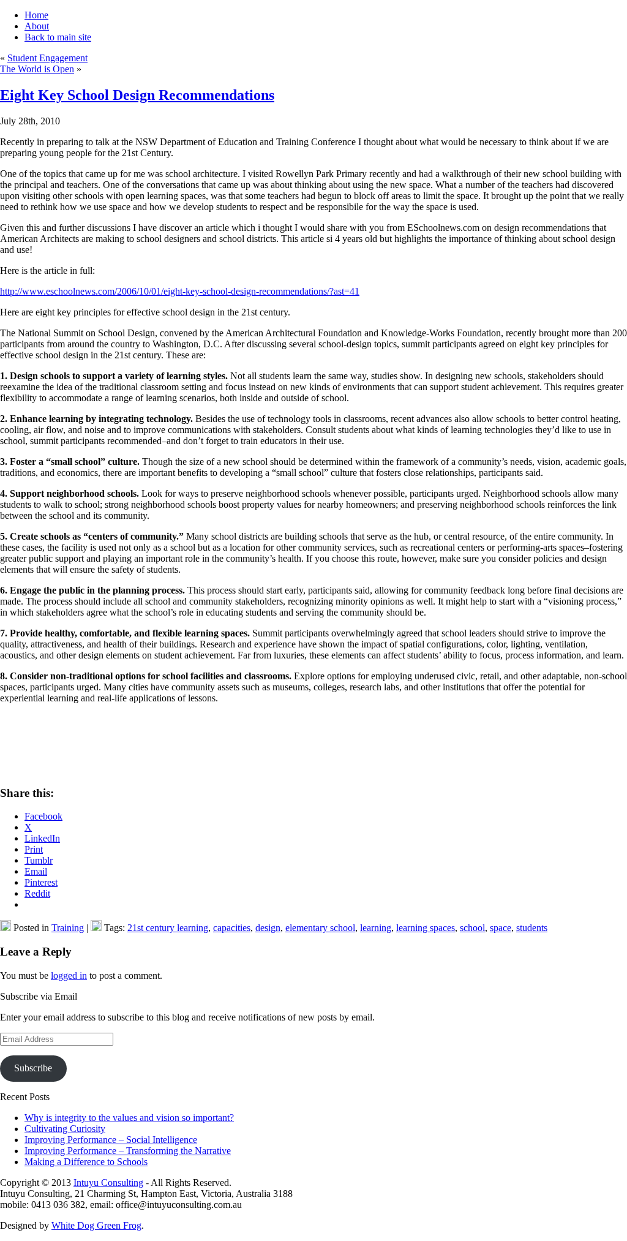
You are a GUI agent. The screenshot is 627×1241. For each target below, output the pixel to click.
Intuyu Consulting (108, 1182)
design (267, 927)
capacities (231, 927)
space (500, 927)
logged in (69, 975)
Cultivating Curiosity (64, 1128)
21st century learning (167, 927)
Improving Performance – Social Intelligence (110, 1139)
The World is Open (37, 69)
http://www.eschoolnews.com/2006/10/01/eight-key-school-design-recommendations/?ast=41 (179, 291)
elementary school (320, 927)
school (472, 927)
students (531, 927)
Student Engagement (47, 58)
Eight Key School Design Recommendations (137, 95)
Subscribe (33, 1068)
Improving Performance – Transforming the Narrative (127, 1150)
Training (67, 927)
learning (375, 927)
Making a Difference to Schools (86, 1161)
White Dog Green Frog (96, 1225)
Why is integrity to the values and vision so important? (129, 1117)
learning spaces (425, 927)
